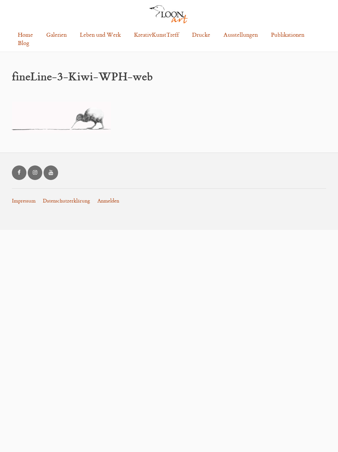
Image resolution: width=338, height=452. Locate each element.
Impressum (24, 201)
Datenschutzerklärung (66, 201)
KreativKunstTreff (156, 35)
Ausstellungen (240, 35)
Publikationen (287, 35)
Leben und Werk (100, 35)
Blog (23, 43)
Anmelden (108, 201)
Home (25, 35)
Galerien (56, 35)
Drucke (201, 35)
